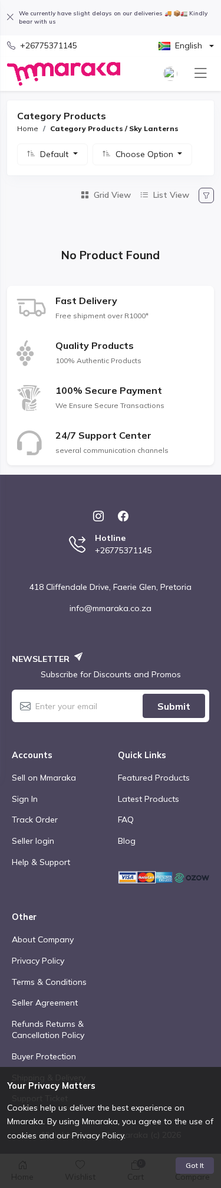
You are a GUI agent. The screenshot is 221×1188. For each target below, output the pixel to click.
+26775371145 (48, 45)
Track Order (35, 819)
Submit (173, 706)
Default (55, 154)
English (188, 45)
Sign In (25, 799)
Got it (195, 1165)
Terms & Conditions (49, 982)
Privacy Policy (38, 960)
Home (27, 128)
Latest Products (148, 799)
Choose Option (146, 154)
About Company (43, 939)
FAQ (126, 819)
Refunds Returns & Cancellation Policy (48, 1030)
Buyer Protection (44, 1056)
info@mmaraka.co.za (110, 608)
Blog (127, 840)
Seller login (33, 840)
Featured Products (154, 777)
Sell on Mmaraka (44, 777)
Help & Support (41, 862)
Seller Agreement (45, 1002)
